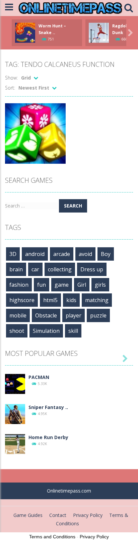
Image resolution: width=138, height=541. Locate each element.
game (62, 284)
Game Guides (28, 515)
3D (12, 254)
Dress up (91, 269)
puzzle (98, 315)
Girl (81, 284)
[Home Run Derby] (15, 443)
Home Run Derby (48, 437)
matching (97, 300)
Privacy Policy (87, 515)
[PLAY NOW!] (25, 32)
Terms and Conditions (52, 536)
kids (71, 300)
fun (41, 284)
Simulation (46, 330)
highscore (21, 300)
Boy (106, 254)
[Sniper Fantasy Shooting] (15, 413)
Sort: (10, 88)
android (35, 254)
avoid (85, 254)
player (73, 315)
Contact (57, 515)
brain (16, 269)
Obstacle (46, 315)
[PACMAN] (15, 383)
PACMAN (38, 377)
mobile (17, 315)
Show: (11, 78)
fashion (18, 284)
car (35, 269)
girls (100, 284)
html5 (50, 300)
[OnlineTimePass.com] (70, 7)
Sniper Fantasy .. (48, 407)
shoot (16, 330)
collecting (60, 269)
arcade (61, 254)
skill (73, 330)
